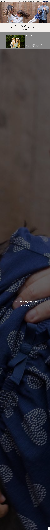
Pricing (26, 1)
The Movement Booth (39, 1)
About (20, 1)
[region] (25, 12)
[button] (45, 1)
